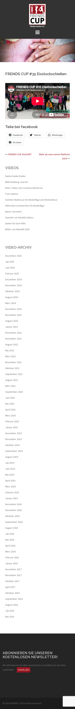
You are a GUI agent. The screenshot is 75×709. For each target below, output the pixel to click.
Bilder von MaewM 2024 (17, 229)
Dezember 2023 (13, 309)
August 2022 (11, 344)
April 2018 (10, 545)
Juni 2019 (10, 468)
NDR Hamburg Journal (16, 182)
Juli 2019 (9, 462)
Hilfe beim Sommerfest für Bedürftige (24, 205)
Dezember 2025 (13, 255)
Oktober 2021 (12, 368)
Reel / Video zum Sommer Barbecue (24, 187)
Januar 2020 (11, 427)
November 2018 (13, 510)
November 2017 (13, 575)
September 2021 (14, 374)
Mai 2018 (9, 539)
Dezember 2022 (13, 332)
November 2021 (13, 362)
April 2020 (10, 409)
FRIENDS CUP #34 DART (20, 154)
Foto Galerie (11, 193)
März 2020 (10, 415)
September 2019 (14, 451)
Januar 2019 (11, 498)
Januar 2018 (11, 563)
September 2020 (14, 391)
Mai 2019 (9, 474)
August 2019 (11, 456)
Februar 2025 (12, 273)
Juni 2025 (10, 267)
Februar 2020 (12, 421)
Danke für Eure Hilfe (15, 223)
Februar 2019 (12, 492)
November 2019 (13, 439)
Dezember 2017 (13, 569)
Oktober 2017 (12, 581)
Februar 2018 (12, 557)
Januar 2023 (11, 326)
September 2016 (14, 598)
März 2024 (10, 303)
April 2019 (10, 480)
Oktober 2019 (12, 445)
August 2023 (11, 320)
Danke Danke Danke (15, 176)
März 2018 (10, 551)
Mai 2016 (9, 616)
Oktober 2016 (12, 593)
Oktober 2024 (12, 291)
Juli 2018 (9, 533)
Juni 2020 (10, 397)
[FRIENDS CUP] (37, 15)
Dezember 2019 (13, 433)
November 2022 (13, 338)
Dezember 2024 (13, 279)
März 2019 (10, 486)
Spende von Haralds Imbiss (19, 217)
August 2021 (11, 380)
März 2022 (10, 356)
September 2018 (14, 522)
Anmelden (23, 670)
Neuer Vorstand (13, 211)
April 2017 (10, 587)
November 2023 (13, 314)
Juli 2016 (9, 610)
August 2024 (11, 297)
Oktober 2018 (12, 516)
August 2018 (11, 527)
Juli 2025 (9, 261)
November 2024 (13, 285)
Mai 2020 (9, 403)
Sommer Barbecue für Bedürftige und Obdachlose (31, 199)
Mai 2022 (9, 350)
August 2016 (11, 604)
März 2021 (10, 385)
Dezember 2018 (13, 504)
